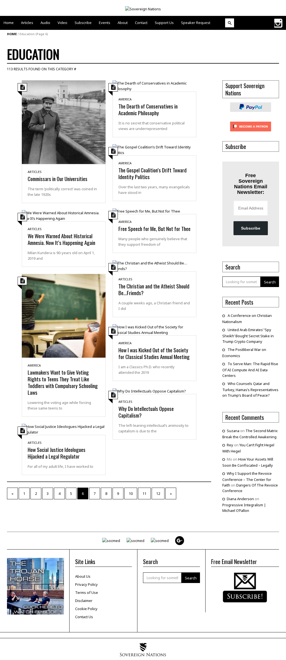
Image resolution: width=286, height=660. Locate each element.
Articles (35, 172)
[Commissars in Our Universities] (64, 121)
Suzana (233, 430)
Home (12, 34)
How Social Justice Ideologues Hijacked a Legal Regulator (56, 452)
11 (144, 493)
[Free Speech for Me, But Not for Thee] (146, 210)
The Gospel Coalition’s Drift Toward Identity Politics (152, 173)
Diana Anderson (240, 498)
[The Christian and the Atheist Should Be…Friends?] (154, 265)
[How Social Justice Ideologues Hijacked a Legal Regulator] (64, 428)
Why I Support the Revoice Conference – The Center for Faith (247, 479)
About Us (82, 576)
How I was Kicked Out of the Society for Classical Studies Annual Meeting (154, 353)
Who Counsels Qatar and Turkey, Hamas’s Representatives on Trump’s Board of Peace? (250, 389)
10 (131, 493)
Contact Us (84, 616)
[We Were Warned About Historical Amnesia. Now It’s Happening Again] (64, 215)
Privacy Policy (86, 584)
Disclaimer (83, 600)
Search (270, 282)
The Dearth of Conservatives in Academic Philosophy (148, 109)
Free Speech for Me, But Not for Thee (154, 228)
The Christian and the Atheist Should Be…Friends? (153, 289)
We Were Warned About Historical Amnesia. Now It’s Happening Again (61, 239)
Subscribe (250, 228)
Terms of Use (86, 592)
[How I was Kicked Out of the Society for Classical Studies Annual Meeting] (154, 329)
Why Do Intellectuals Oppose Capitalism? (146, 411)
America (125, 99)
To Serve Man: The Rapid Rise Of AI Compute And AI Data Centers (250, 369)
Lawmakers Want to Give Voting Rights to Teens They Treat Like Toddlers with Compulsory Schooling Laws (63, 382)
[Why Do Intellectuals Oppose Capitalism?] (149, 390)
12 (158, 493)
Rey (230, 444)
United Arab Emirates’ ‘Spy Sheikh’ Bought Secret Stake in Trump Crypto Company (248, 335)
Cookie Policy (86, 608)
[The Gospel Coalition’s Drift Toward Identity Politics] (154, 149)
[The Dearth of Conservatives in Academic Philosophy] (154, 85)
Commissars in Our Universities (57, 178)
